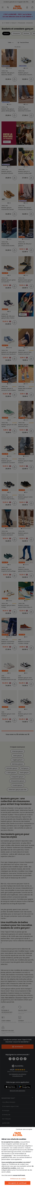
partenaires (8, 1155)
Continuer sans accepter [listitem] (24, 1129)
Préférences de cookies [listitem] (18, 1179)
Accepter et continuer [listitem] (17, 1183)
